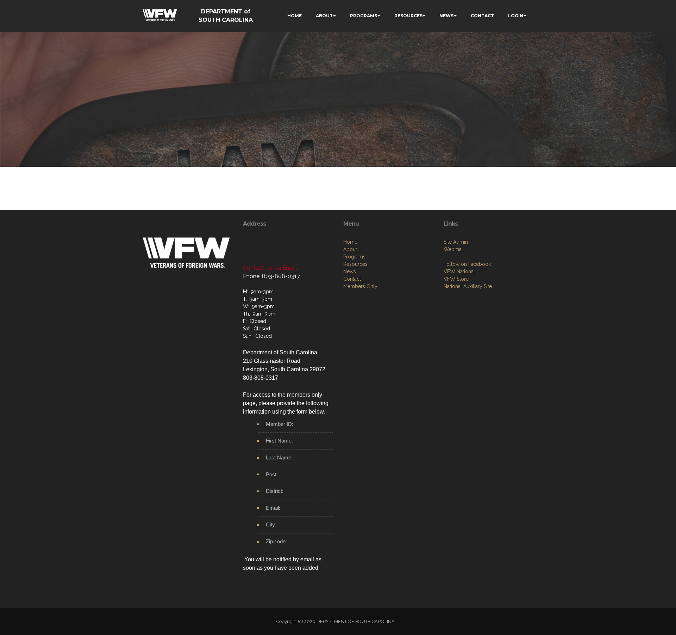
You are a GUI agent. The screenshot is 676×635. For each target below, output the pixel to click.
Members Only (360, 286)
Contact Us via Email (270, 267)
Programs (354, 257)
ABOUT (324, 15)
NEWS (446, 15)
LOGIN (515, 15)
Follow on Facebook (467, 264)
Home (350, 242)
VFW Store (456, 279)
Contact (352, 279)
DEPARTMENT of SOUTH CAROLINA (226, 15)
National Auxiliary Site (468, 286)
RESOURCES (408, 15)
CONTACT (482, 15)
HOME (294, 15)
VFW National (459, 271)
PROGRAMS (363, 15)
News (349, 271)
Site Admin (456, 242)
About (350, 249)
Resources (355, 264)
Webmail (454, 249)
